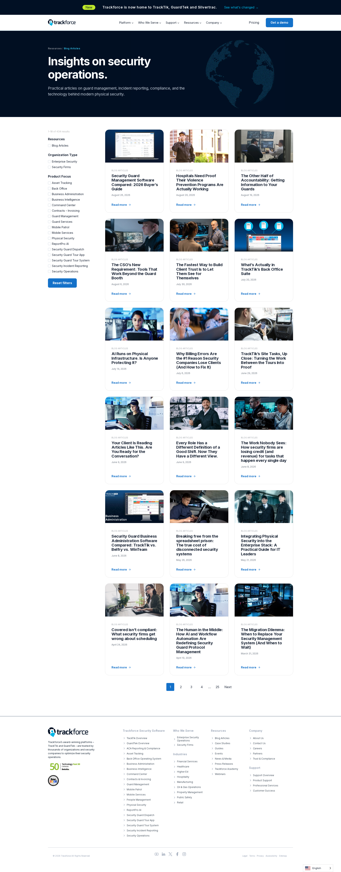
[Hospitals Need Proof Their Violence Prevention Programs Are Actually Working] (199, 171)
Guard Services (62, 221)
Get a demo (279, 22)
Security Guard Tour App (68, 254)
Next (227, 687)
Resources (55, 48)
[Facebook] (177, 854)
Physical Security (63, 238)
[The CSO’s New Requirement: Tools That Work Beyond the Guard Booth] (134, 260)
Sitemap (283, 856)
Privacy (260, 856)
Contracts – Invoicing (66, 210)
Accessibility (271, 856)
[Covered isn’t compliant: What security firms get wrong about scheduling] (134, 629)
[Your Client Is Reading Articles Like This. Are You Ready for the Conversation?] (134, 440)
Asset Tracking (62, 182)
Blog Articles (60, 145)
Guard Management (65, 216)
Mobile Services (62, 232)
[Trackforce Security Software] (68, 732)
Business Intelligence (66, 199)
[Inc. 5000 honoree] (65, 766)
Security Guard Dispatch (68, 249)
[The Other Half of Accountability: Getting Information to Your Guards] (264, 171)
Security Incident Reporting (70, 266)
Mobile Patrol (60, 227)
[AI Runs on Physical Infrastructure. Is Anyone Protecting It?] (134, 349)
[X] (170, 854)
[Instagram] (184, 854)
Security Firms (61, 167)
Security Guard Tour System (71, 260)
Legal (244, 856)
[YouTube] (156, 854)
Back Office (59, 188)
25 (217, 687)
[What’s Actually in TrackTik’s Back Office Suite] (264, 260)
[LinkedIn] (163, 854)
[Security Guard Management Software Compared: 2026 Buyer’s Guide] (134, 171)
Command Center (64, 205)
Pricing (254, 22)
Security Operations (65, 271)
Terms (252, 856)
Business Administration (68, 194)
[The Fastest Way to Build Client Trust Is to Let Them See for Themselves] (199, 260)
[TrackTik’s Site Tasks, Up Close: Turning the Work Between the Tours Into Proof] (264, 349)
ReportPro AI (60, 243)
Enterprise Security (64, 161)
